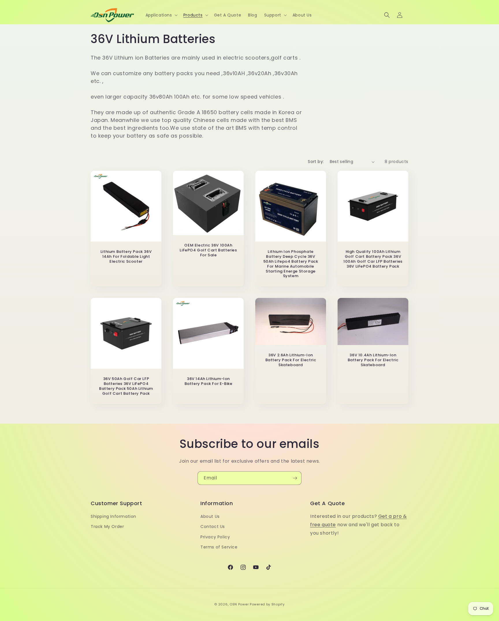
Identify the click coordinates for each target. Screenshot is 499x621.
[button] (161, 15)
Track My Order (107, 526)
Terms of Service (219, 547)
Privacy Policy (215, 537)
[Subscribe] (294, 478)
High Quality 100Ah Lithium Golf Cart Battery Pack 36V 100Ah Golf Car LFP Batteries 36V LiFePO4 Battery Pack (373, 259)
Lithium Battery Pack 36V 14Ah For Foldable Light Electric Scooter (126, 256)
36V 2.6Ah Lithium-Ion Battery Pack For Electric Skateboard (290, 360)
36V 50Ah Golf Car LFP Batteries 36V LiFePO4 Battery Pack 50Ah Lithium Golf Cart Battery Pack (126, 386)
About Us (210, 516)
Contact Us (212, 526)
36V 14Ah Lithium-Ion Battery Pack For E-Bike (208, 381)
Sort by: (316, 161)
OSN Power (239, 604)
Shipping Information (113, 516)
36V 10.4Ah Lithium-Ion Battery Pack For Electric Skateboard (373, 360)
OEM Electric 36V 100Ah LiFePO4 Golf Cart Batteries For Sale (208, 250)
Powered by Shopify (267, 604)
